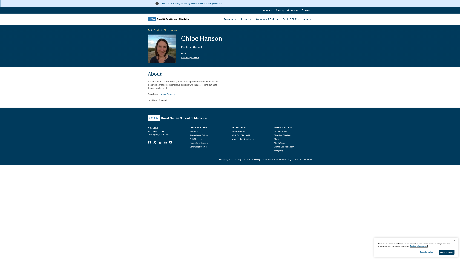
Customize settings (426, 252)
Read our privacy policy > (418, 246)
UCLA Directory (280, 131)
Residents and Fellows (199, 135)
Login (290, 159)
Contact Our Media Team (284, 146)
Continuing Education (198, 146)
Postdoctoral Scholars (199, 143)
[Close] (454, 240)
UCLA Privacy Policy (252, 159)
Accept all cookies (446, 252)
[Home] (149, 30)
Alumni (277, 139)
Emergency (278, 150)
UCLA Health (266, 10)
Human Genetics (167, 94)
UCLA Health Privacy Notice (274, 159)
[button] (292, 10)
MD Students (195, 131)
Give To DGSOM (238, 131)
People (157, 30)
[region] (416, 247)
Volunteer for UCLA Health (243, 139)
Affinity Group (279, 143)
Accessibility (236, 159)
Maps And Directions (282, 135)
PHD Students (195, 139)
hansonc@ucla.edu (190, 57)
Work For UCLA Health (241, 135)
